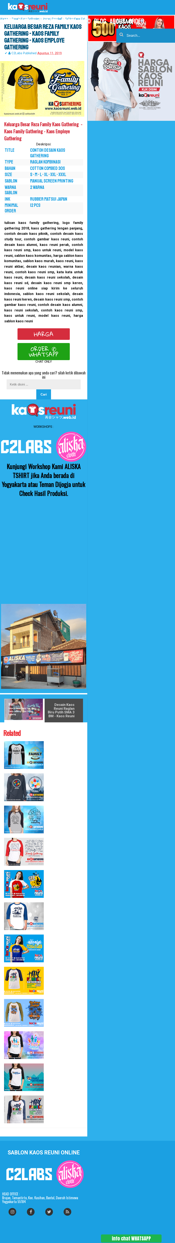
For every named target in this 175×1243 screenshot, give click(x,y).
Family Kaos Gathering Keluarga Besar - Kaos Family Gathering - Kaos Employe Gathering (10, 1125)
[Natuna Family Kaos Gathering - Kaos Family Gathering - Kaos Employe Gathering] (24, 916)
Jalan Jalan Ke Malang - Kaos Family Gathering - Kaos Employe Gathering (9, 835)
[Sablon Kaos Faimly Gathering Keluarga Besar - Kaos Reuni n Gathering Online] (24, 981)
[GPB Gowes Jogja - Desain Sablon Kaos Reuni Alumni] (24, 884)
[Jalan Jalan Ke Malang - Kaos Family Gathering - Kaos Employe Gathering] (24, 819)
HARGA (44, 334)
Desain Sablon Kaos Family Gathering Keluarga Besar (8, 964)
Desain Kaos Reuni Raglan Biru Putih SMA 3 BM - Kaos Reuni (61, 710)
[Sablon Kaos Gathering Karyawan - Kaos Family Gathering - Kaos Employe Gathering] (24, 787)
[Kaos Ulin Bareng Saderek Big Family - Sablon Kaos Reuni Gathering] (24, 1013)
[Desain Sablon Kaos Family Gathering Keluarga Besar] (24, 948)
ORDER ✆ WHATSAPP (43, 351)
